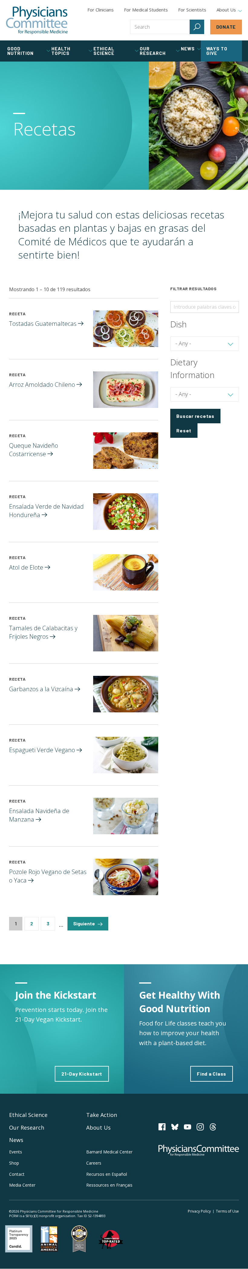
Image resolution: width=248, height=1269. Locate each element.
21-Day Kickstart (81, 1074)
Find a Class (211, 1074)
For (146, 10)
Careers (93, 1163)
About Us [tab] (226, 10)
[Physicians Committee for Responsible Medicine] (37, 20)
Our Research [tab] (153, 51)
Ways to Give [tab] (216, 51)
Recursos (106, 1174)
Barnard (109, 1152)
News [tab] (188, 48)
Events (15, 1152)
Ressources (109, 1185)
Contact (16, 1174)
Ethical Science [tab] (103, 51)
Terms (227, 1211)
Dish (178, 324)
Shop (14, 1163)
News (16, 1139)
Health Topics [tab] (60, 51)
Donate (226, 27)
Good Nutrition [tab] (20, 51)
